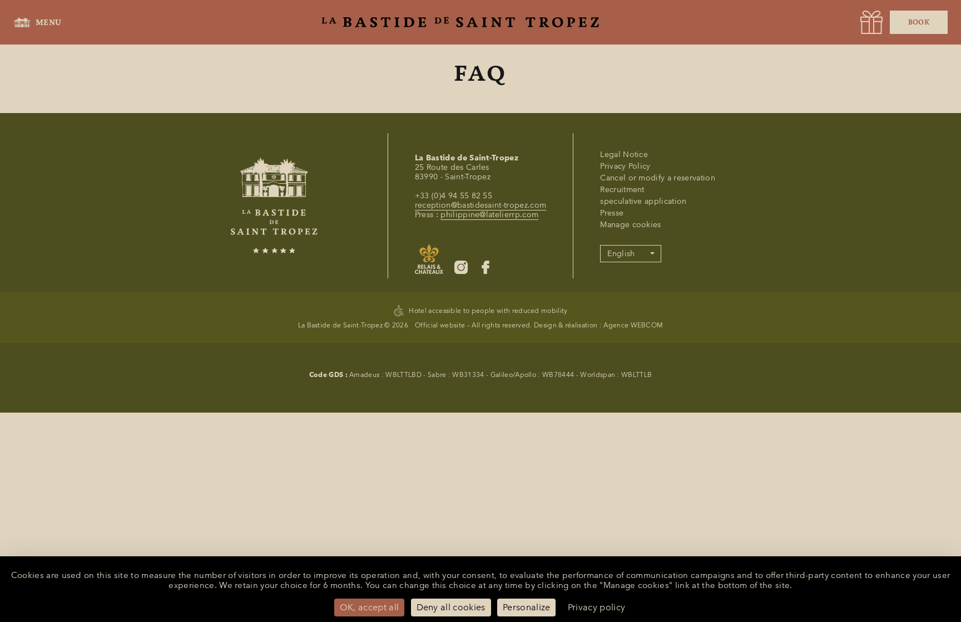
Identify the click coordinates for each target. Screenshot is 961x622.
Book (918, 22)
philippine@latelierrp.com (489, 214)
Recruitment (622, 189)
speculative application (643, 201)
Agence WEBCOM (633, 325)
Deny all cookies (451, 607)
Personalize (527, 607)
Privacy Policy (625, 166)
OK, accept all (369, 607)
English (621, 253)
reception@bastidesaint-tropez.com (481, 205)
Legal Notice (624, 154)
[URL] (871, 22)
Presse (611, 213)
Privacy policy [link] (596, 607)
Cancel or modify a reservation (657, 178)
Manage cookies (630, 224)
